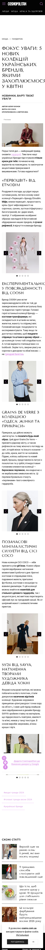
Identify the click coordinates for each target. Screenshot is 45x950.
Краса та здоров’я (31, 11)
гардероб (16, 158)
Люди (5, 11)
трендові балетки (14, 358)
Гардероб (17, 43)
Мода (14, 11)
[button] (4, 4)
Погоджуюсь (17, 942)
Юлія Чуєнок (14, 111)
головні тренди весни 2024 (18, 803)
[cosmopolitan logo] (17, 4)
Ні (33, 942)
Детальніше (22, 935)
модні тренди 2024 (14, 797)
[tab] (17, 280)
